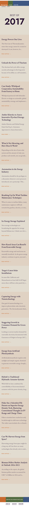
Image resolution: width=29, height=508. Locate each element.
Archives (14, 503)
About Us (8, 503)
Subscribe (21, 503)
